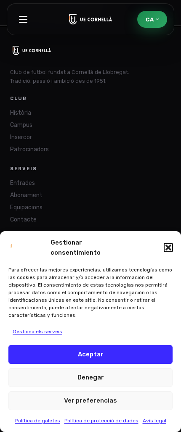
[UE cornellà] (91, 19)
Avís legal (154, 421)
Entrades (22, 183)
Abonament (26, 195)
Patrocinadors (29, 149)
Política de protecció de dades (101, 421)
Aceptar (91, 354)
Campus (21, 125)
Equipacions (26, 207)
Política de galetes (37, 421)
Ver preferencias (90, 400)
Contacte (23, 219)
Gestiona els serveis (37, 332)
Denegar (90, 377)
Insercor (21, 137)
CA (150, 19)
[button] (168, 247)
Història (20, 112)
